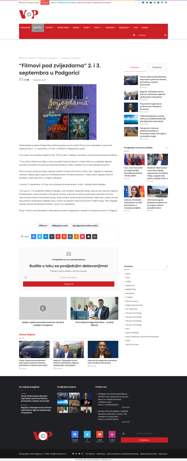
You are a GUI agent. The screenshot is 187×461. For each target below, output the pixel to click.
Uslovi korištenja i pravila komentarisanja (142, 337)
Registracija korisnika (134, 305)
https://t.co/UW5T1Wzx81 (108, 419)
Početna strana (132, 301)
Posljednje (157, 67)
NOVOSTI (37, 28)
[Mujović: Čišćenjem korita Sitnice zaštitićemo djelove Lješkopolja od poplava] (68, 349)
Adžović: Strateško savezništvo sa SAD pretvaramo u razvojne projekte (133, 204)
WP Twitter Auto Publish (83, 459)
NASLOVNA (25, 28)
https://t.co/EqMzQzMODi (108, 405)
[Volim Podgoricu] (28, 14)
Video (128, 341)
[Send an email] (28, 80)
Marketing (101, 454)
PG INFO (49, 28)
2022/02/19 (126, 407)
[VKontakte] (70, 236)
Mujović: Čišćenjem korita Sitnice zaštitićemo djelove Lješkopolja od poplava (81, 3)
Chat (128, 278)
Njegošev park (60, 225)
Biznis (128, 274)
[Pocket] (82, 236)
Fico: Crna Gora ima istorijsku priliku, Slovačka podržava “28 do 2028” (133, 172)
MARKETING (131, 289)
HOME (128, 282)
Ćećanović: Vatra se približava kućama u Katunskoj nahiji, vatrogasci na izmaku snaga (153, 132)
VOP (25, 80)
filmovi (43, 225)
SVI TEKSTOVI (131, 309)
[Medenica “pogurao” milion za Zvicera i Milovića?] (74, 410)
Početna (24, 58)
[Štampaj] (94, 236)
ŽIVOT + (97, 28)
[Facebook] (33, 236)
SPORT (86, 28)
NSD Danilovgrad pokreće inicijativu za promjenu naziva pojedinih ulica (157, 204)
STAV (136, 28)
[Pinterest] (58, 236)
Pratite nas (101, 387)
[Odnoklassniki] (76, 236)
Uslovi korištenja (132, 333)
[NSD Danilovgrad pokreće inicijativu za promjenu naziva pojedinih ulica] (157, 191)
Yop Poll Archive (132, 344)
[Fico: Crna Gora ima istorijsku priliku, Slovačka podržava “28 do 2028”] (134, 159)
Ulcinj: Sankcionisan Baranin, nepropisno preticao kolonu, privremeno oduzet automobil (33, 363)
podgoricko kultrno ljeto (86, 225)
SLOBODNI (110, 28)
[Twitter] (39, 236)
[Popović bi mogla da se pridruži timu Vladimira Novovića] (103, 349)
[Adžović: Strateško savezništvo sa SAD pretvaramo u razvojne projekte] (134, 191)
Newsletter (130, 293)
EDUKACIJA (124, 28)
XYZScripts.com (106, 459)
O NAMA (144, 28)
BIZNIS (76, 28)
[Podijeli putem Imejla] (88, 236)
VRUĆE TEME (62, 28)
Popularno (135, 67)
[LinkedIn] (45, 236)
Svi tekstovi (90, 454)
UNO (127, 329)
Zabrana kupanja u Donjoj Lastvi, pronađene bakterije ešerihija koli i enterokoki (153, 119)
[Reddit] (64, 236)
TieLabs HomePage (134, 313)
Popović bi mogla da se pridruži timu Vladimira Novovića (102, 361)
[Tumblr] (51, 236)
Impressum (130, 285)
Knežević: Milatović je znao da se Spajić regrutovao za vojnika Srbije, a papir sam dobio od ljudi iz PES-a (157, 173)
